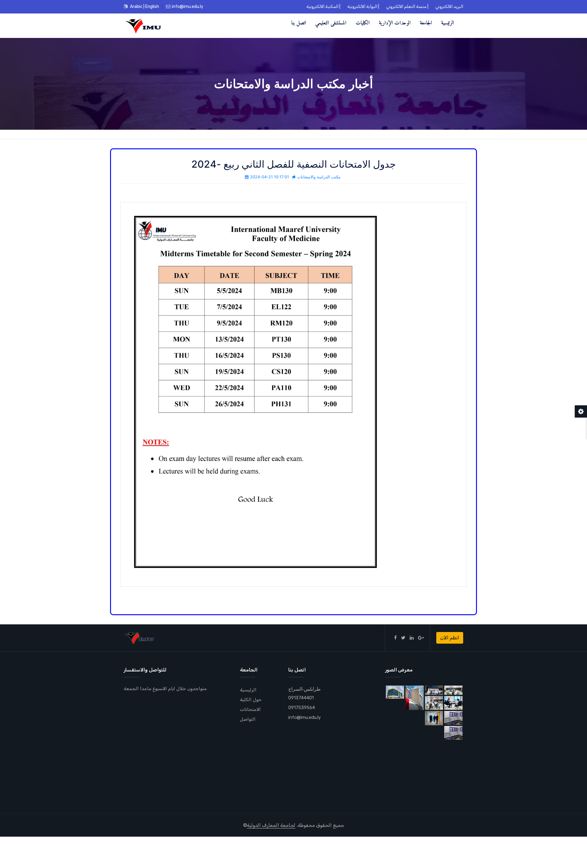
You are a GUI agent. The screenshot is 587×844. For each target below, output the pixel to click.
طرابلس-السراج (304, 688)
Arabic (136, 6)
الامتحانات (250, 709)
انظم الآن (449, 638)
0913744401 (301, 698)
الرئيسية (447, 23)
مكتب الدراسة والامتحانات (319, 176)
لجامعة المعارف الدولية (271, 825)
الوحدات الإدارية (395, 23)
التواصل (248, 719)
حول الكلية (251, 699)
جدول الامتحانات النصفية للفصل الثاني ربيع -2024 (293, 164)
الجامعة (426, 23)
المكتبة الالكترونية (322, 6)
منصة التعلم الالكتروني (406, 6)
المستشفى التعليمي (330, 23)
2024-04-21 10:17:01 (269, 176)
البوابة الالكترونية (362, 6)
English (152, 6)
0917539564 (301, 707)
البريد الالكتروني (449, 6)
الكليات (363, 23)
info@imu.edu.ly (187, 6)
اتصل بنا (298, 23)
